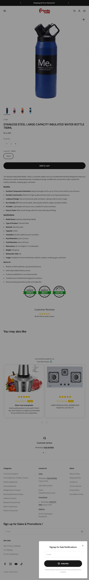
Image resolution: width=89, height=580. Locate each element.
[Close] (83, 546)
